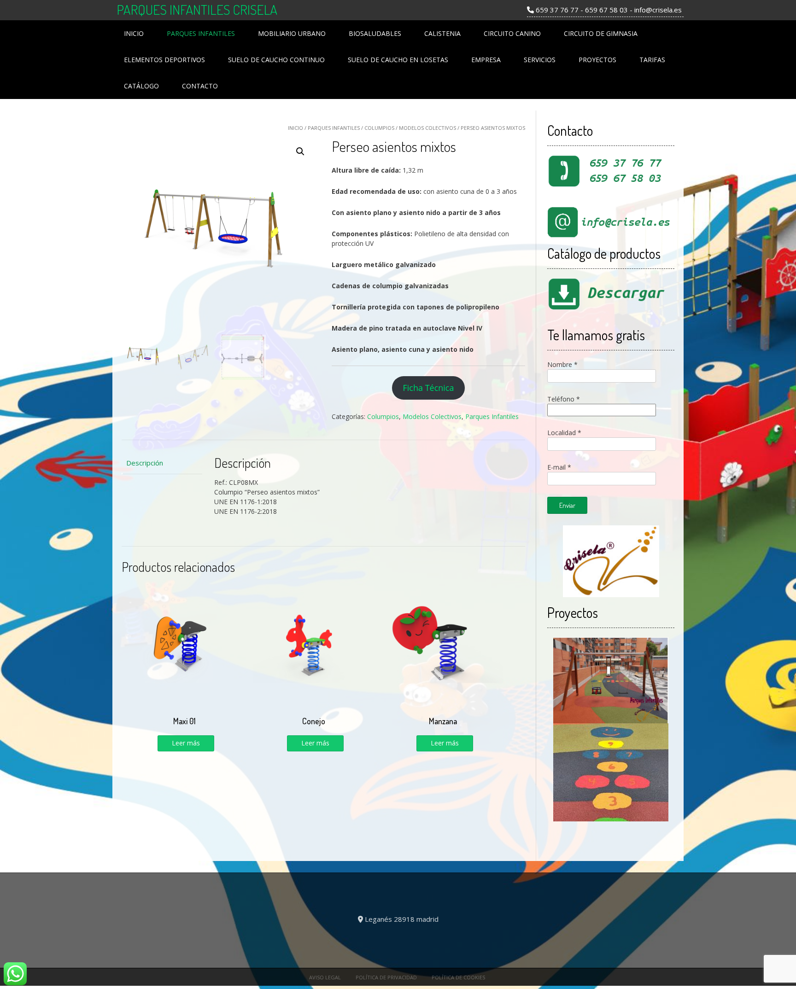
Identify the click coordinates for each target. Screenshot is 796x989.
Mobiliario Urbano (292, 33)
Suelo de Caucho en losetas (398, 59)
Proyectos (597, 59)
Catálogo (141, 85)
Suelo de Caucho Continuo (276, 59)
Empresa (486, 59)
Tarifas (652, 59)
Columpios (379, 127)
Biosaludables (375, 33)
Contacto (200, 85)
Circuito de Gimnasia (601, 33)
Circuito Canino (512, 33)
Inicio (134, 33)
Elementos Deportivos (164, 59)
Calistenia (442, 33)
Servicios (540, 59)
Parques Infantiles (201, 33)
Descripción (144, 462)
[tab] (162, 463)
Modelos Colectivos (427, 127)
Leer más (186, 743)
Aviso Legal (325, 977)
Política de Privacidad (386, 977)
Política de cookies (458, 977)
